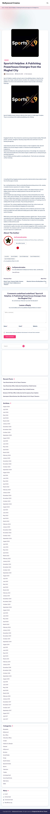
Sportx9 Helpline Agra (24, 256)
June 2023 (5, 512)
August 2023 (6, 507)
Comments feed (9, 799)
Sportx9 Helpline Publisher (10, 258)
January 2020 (6, 630)
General (6, 7)
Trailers (5, 772)
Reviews (5, 752)
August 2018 (6, 679)
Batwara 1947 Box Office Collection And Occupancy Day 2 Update (20, 393)
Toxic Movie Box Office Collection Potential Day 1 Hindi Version (19, 386)
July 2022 (5, 544)
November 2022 (7, 532)
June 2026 (5, 412)
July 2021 (5, 578)
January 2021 (6, 595)
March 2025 (6, 452)
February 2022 (7, 558)
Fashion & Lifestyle (8, 743)
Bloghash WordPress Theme (39, 811)
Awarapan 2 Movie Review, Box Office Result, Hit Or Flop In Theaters (21, 396)
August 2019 (6, 644)
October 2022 (6, 535)
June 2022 (5, 547)
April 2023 (5, 518)
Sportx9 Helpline (14, 256)
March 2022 (6, 555)
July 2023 (5, 509)
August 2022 (6, 541)
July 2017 (5, 716)
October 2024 (6, 466)
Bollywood (5, 732)
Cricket (5, 740)
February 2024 (7, 489)
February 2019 (6, 661)
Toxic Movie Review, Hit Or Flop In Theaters (14, 382)
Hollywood (5, 749)
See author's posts (20, 243)
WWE (4, 783)
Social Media (6, 755)
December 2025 (7, 426)
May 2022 (5, 550)
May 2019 (5, 653)
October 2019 (6, 638)
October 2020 (6, 604)
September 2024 (7, 469)
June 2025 (5, 444)
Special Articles (7, 763)
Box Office (5, 735)
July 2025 (5, 441)
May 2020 (5, 618)
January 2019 (6, 664)
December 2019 (7, 633)
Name (6, 326)
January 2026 (6, 423)
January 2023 (6, 527)
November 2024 (7, 464)
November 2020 (7, 601)
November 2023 (7, 498)
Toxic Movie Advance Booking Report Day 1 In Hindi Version (18, 389)
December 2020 (7, 598)
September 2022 (7, 538)
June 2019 (5, 650)
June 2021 (5, 581)
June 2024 (5, 478)
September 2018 (7, 676)
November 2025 (7, 429)
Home (3, 7)
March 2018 (6, 693)
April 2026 (5, 418)
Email (20, 326)
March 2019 (6, 659)
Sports (4, 766)
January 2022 (6, 561)
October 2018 (6, 673)
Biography (5, 729)
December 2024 (7, 461)
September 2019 (7, 641)
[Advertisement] (25, 21)
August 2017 (6, 713)
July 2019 (5, 647)
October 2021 (6, 570)
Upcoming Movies (7, 778)
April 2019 (5, 656)
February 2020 (7, 627)
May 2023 (5, 515)
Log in (6, 794)
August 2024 (6, 472)
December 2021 (7, 564)
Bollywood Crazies (11, 3)
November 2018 (7, 670)
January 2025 (6, 458)
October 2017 (6, 707)
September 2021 (7, 573)
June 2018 (5, 684)
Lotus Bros (7, 256)
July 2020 (5, 613)
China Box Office (7, 738)
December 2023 (7, 495)
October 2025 (6, 432)
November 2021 (7, 567)
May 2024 (5, 481)
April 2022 (5, 552)
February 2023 (7, 524)
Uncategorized (7, 775)
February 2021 (6, 593)
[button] (15, 272)
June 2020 (5, 616)
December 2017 (7, 702)
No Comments (29, 73)
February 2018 (6, 696)
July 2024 (5, 475)
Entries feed (8, 797)
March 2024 (6, 487)
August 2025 (6, 438)
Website (35, 326)
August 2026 (6, 406)
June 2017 (5, 719)
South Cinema (6, 760)
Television (5, 769)
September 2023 (7, 504)
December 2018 (7, 667)
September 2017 (7, 710)
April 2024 (5, 484)
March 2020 (6, 624)
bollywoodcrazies (20, 237)
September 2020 (7, 607)
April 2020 (6, 621)
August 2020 (6, 610)
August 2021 (6, 575)
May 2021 (5, 584)
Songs (4, 758)
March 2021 (6, 590)
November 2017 (7, 704)
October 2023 (6, 501)
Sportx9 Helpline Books (34, 256)
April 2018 (5, 690)
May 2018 (5, 687)
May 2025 (5, 446)
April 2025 (5, 449)
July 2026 (5, 409)
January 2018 (6, 699)
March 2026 (6, 421)
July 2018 (5, 681)
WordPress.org (8, 802)
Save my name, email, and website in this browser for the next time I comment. (23, 332)
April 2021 (5, 587)
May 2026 (5, 415)
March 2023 (6, 521)
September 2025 (7, 435)
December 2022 (7, 530)
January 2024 (6, 492)
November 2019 (7, 636)
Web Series (6, 781)
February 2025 (7, 455)
